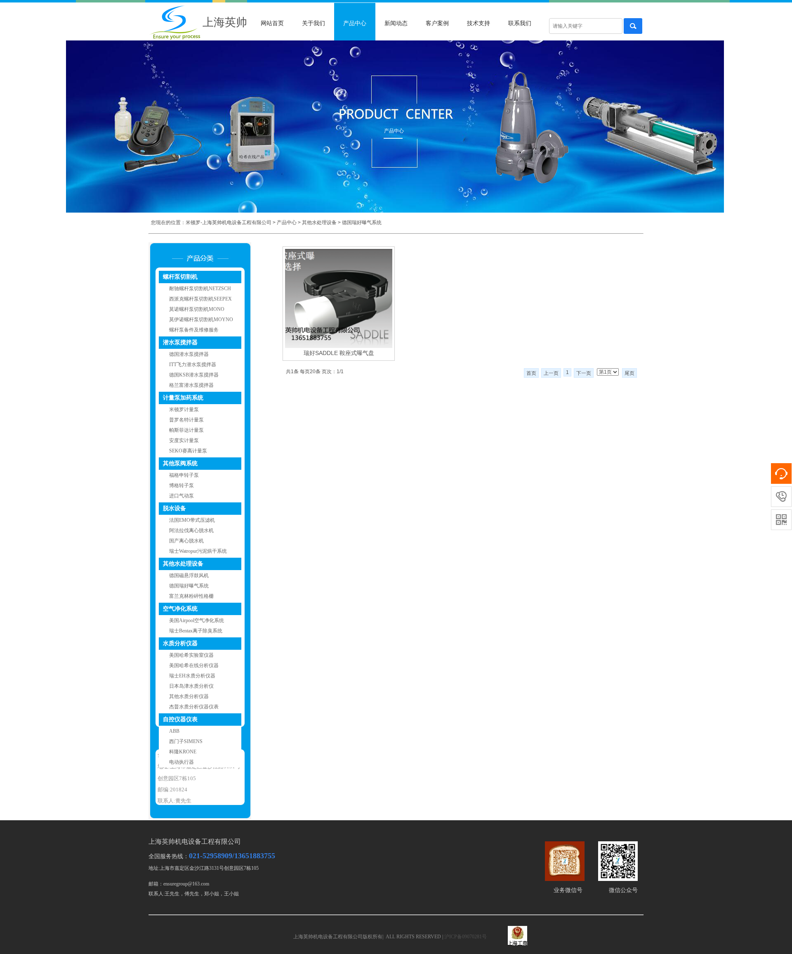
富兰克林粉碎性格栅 (191, 596)
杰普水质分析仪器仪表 (194, 707)
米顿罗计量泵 (184, 409)
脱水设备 (174, 508)
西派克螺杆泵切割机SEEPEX (200, 299)
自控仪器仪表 (180, 719)
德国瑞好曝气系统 (362, 222)
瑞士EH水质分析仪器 (192, 676)
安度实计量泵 (184, 440)
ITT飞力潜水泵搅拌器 (192, 364)
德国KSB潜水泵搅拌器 (194, 375)
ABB (174, 731)
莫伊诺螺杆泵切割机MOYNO (201, 319)
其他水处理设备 (319, 222)
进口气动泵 (181, 496)
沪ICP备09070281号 (465, 937)
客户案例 (437, 23)
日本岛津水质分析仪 (191, 686)
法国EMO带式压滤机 (192, 520)
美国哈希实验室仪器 (191, 655)
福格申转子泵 (184, 475)
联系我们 (519, 23)
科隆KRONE (182, 752)
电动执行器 (181, 762)
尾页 (629, 373)
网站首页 (272, 23)
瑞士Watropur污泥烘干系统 (198, 551)
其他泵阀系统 (180, 463)
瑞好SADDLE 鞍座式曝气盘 (339, 353)
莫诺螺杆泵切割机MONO (196, 309)
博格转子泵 (181, 485)
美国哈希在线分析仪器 (194, 665)
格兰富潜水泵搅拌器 (191, 385)
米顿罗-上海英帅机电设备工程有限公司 (228, 222)
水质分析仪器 (180, 643)
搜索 (633, 26)
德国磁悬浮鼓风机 (189, 575)
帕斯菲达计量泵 (186, 430)
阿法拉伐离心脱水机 (191, 530)
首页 (531, 373)
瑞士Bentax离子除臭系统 (195, 631)
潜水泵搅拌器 (180, 342)
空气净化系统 (180, 609)
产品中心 (354, 23)
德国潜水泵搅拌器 (189, 354)
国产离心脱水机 (186, 541)
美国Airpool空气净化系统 (196, 620)
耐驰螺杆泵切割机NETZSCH (200, 288)
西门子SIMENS (186, 741)
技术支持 (478, 23)
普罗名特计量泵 (186, 420)
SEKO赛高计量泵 (188, 451)
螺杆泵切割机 (180, 277)
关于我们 (313, 23)
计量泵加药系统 (183, 398)
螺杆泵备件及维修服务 (194, 330)
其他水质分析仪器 (189, 696)
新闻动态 (396, 23)
